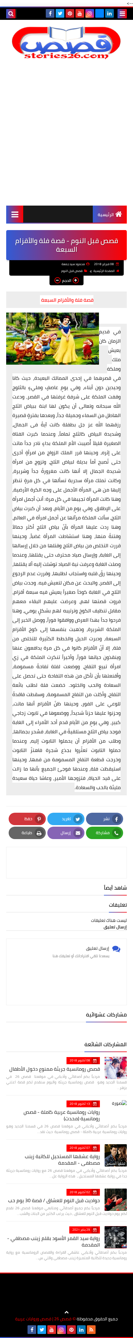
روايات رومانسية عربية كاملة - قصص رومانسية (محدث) (62, 1115)
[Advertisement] (66, 132)
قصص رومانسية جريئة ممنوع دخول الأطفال (54, 1069)
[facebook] (50, 13)
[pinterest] (70, 13)
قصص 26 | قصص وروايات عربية (43, 1319)
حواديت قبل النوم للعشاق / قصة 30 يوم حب (54, 1200)
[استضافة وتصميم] (101, 1329)
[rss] (91, 1329)
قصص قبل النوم (72, 271)
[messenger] (99, 13)
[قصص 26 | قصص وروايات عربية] (66, 43)
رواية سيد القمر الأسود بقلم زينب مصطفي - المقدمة (53, 1241)
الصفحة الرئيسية (104, 271)
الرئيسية (106, 215)
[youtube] (79, 13)
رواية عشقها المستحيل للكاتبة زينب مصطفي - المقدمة (62, 1159)
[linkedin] (109, 13)
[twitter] (60, 13)
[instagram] (89, 13)
